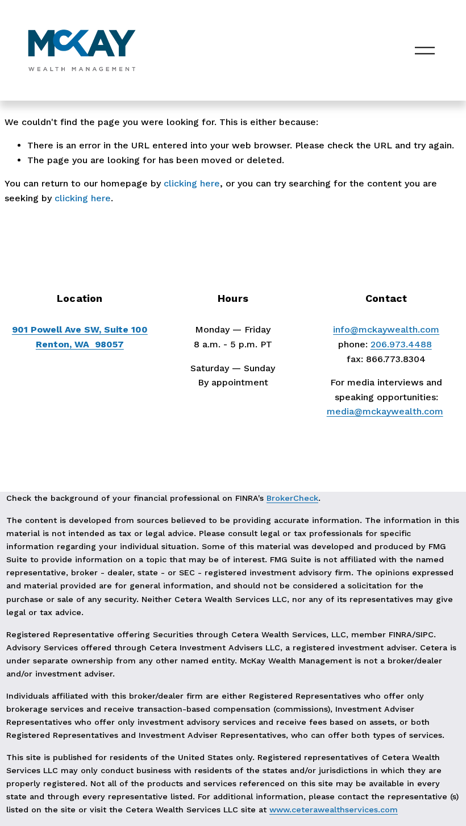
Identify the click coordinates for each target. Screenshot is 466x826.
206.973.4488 (401, 344)
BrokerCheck (292, 498)
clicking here (192, 183)
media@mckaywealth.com (385, 411)
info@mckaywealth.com (386, 329)
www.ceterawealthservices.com (333, 809)
